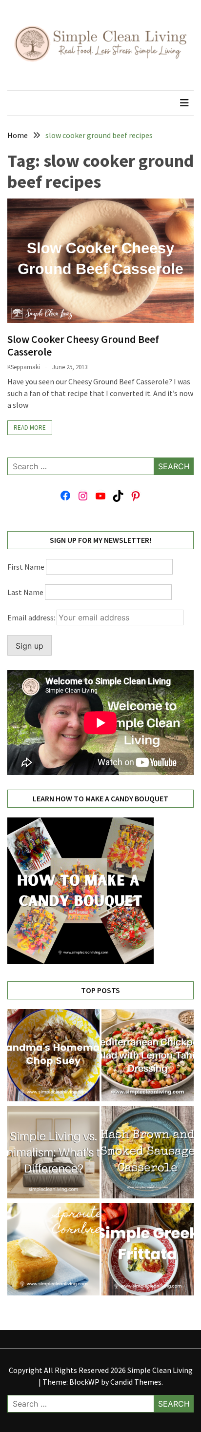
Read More (30, 427)
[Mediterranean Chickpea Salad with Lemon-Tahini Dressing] (147, 1056)
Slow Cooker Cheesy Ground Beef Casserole (83, 345)
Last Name (25, 592)
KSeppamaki (23, 367)
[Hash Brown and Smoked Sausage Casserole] (147, 1153)
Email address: (32, 617)
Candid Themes (135, 1382)
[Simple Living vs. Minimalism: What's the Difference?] (53, 1153)
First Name (25, 567)
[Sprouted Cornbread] (53, 1250)
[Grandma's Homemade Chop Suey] (53, 1056)
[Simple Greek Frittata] (147, 1250)
